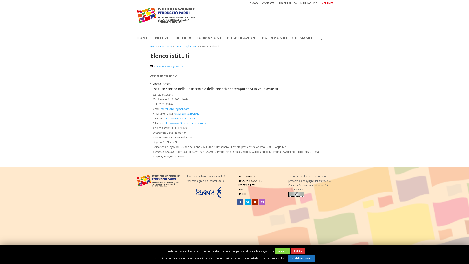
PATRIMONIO (274, 38)
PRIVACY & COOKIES (249, 181)
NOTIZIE (162, 38)
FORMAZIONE (209, 38)
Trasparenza (288, 3)
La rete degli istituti (186, 46)
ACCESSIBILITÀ (246, 185)
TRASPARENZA (246, 176)
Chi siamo (166, 46)
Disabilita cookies (301, 258)
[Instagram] (262, 202)
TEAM (241, 189)
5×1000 (254, 3)
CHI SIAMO (302, 38)
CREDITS (242, 194)
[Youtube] (255, 202)
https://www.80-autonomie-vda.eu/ (185, 123)
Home (154, 46)
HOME (142, 38)
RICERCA (183, 38)
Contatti (268, 3)
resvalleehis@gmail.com (175, 109)
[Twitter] (248, 202)
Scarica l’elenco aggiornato (168, 66)
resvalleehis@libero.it (186, 113)
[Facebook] (240, 202)
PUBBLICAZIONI (242, 38)
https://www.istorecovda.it (180, 118)
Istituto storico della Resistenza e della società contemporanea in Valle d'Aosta (215, 89)
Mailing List (308, 3)
